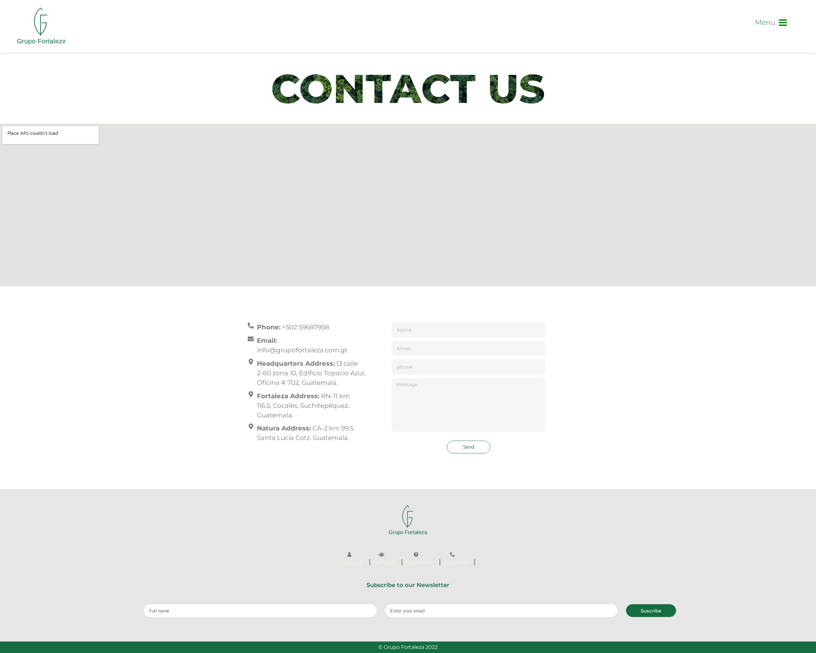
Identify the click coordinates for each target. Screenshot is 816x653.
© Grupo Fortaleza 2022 (408, 647)
